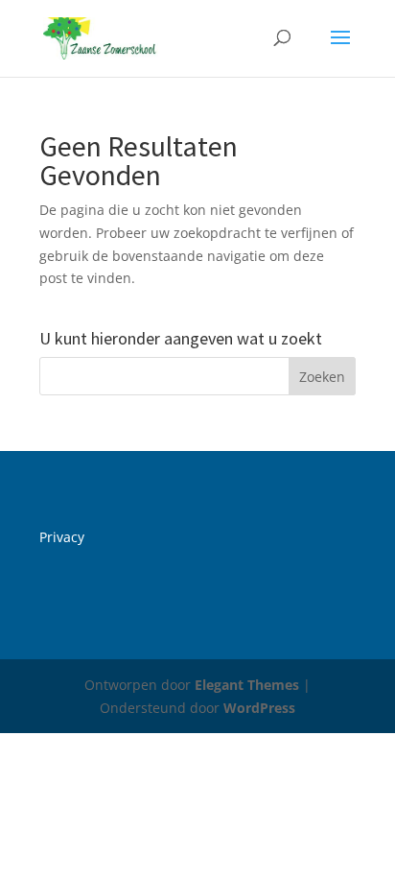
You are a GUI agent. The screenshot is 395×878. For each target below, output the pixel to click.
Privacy (61, 537)
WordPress (259, 708)
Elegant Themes (247, 685)
